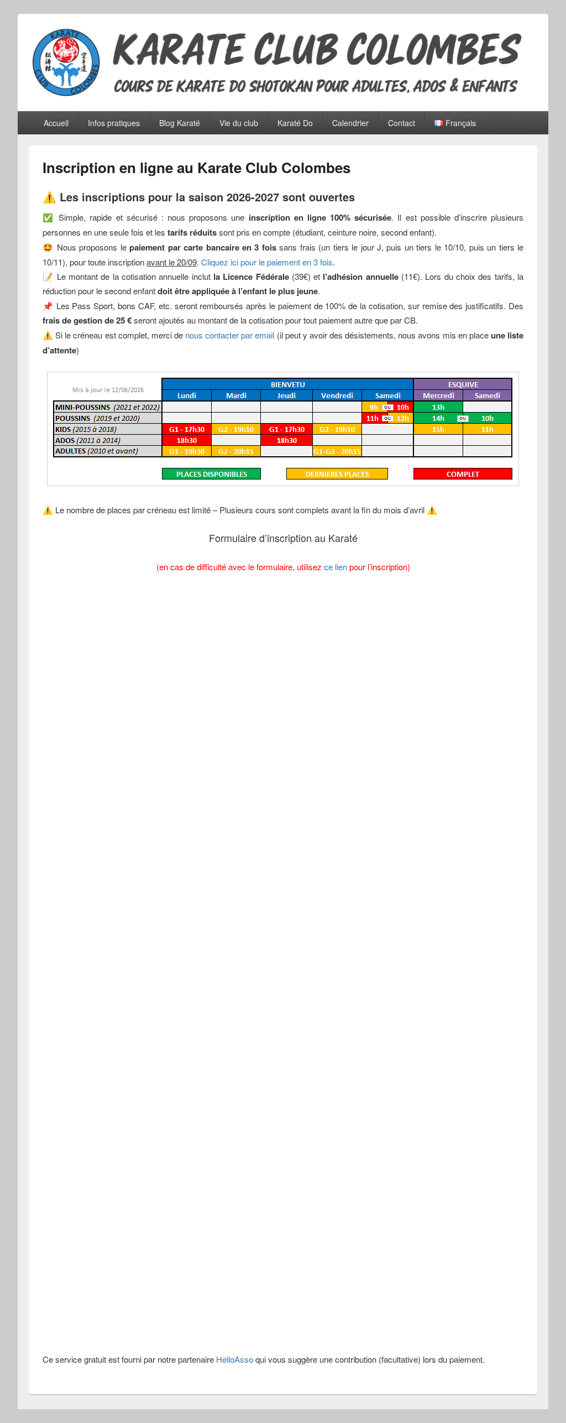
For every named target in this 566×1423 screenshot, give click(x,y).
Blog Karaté (179, 122)
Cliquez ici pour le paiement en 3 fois (267, 262)
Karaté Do (295, 122)
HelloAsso (234, 1359)
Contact (401, 122)
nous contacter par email (229, 335)
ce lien (335, 566)
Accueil (56, 122)
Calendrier (350, 122)
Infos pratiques (114, 122)
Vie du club (238, 122)
